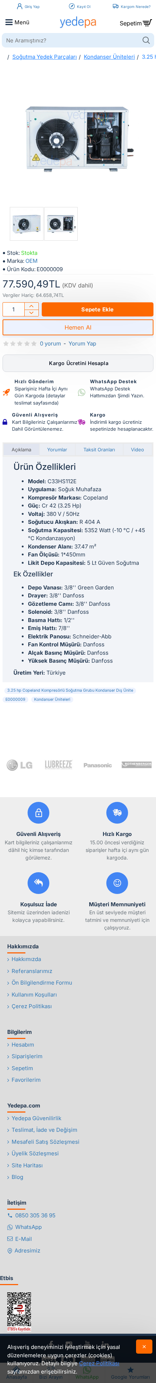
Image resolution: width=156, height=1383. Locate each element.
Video (137, 449)
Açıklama (21, 449)
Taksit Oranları (99, 449)
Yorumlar (57, 449)
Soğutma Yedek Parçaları (44, 56)
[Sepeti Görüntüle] (147, 22)
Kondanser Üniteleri (109, 56)
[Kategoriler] (9, 22)
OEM (31, 260)
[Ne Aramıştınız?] (146, 40)
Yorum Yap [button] (82, 343)
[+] (31, 306)
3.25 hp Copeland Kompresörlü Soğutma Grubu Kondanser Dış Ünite (70, 690)
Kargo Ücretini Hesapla (78, 363)
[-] (31, 313)
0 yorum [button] (50, 343)
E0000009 (15, 699)
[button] (97, 309)
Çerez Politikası (99, 1363)
